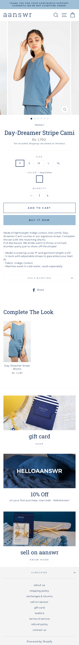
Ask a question (39, 278)
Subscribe (39, 572)
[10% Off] (39, 471)
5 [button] (45, 119)
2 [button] (35, 119)
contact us (39, 629)
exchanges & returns (39, 596)
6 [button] (48, 119)
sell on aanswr (39, 601)
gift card (39, 607)
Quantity (39, 188)
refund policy (39, 624)
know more (39, 559)
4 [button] (42, 119)
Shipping (34, 143)
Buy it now (39, 220)
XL (58, 163)
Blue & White (39, 179)
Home (39, 124)
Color (39, 172)
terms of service (39, 618)
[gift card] (39, 413)
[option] (39, 4)
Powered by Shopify (39, 641)
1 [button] (32, 119)
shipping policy (39, 590)
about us (39, 585)
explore (39, 613)
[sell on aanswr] (39, 529)
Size (39, 157)
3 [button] (38, 119)
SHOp (39, 444)
